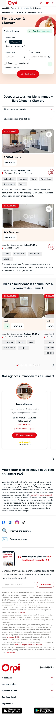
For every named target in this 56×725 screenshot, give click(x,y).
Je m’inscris (45, 584)
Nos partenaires (9, 684)
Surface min (35, 52)
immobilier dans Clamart (40, 495)
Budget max (10, 52)
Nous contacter (26, 435)
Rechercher (30, 74)
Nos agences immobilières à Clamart (28, 376)
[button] (19, 42)
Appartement (24, 63)
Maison (10, 63)
